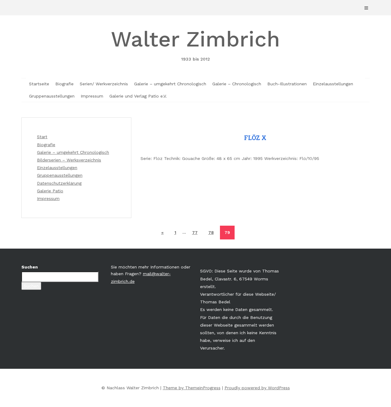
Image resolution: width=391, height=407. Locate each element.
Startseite (39, 83)
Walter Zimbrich (195, 44)
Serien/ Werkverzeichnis (104, 83)
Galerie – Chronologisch (236, 83)
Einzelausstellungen (333, 83)
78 (211, 232)
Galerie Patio (50, 190)
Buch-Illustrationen (287, 83)
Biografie (64, 83)
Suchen (29, 267)
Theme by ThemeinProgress (192, 387)
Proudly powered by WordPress (257, 387)
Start (42, 136)
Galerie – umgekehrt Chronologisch (170, 83)
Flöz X (255, 138)
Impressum (92, 96)
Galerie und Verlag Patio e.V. (138, 96)
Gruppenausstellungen (52, 96)
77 (195, 232)
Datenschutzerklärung (59, 183)
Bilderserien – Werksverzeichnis (69, 159)
